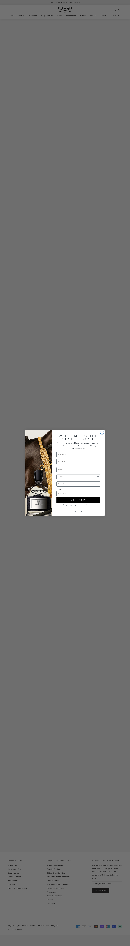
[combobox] (77, 476)
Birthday (59, 489)
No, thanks (78, 511)
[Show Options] (98, 476)
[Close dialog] (102, 432)
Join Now (78, 500)
